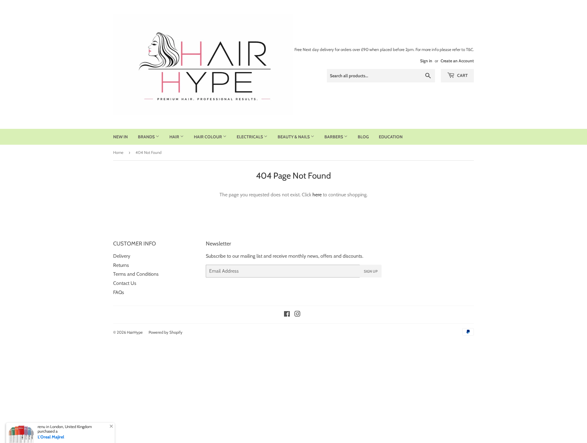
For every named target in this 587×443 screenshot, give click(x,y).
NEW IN (120, 137)
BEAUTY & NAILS (294, 137)
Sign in (426, 60)
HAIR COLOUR (208, 137)
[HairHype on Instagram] (297, 315)
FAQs (118, 292)
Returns (121, 265)
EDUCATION (391, 137)
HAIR (174, 137)
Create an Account (457, 60)
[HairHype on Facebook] (287, 315)
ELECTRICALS (250, 137)
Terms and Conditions (136, 274)
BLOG (363, 137)
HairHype (135, 332)
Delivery (121, 256)
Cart (462, 75)
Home (118, 152)
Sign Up (371, 271)
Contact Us (124, 283)
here (317, 195)
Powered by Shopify (166, 332)
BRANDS (147, 137)
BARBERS (334, 137)
